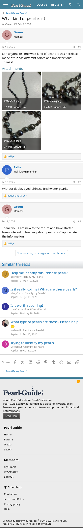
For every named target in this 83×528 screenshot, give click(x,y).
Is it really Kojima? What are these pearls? (43, 289)
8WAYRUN (45, 523)
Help (7, 509)
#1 (79, 47)
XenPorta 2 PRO (11, 523)
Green (8, 24)
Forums (8, 439)
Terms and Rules (14, 499)
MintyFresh (16, 293)
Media (7, 444)
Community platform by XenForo (35, 520)
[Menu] (5, 5)
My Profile (10, 467)
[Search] (78, 4)
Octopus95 (16, 346)
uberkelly (15, 276)
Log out (8, 476)
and (17, 195)
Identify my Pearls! (33, 276)
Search (8, 449)
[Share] (74, 47)
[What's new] (70, 4)
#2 (79, 182)
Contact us (10, 494)
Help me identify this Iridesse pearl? (38, 272)
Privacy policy (12, 504)
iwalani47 (15, 330)
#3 (79, 221)
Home (7, 434)
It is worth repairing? (26, 305)
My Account (11, 471)
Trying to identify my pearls (32, 342)
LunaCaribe (16, 309)
